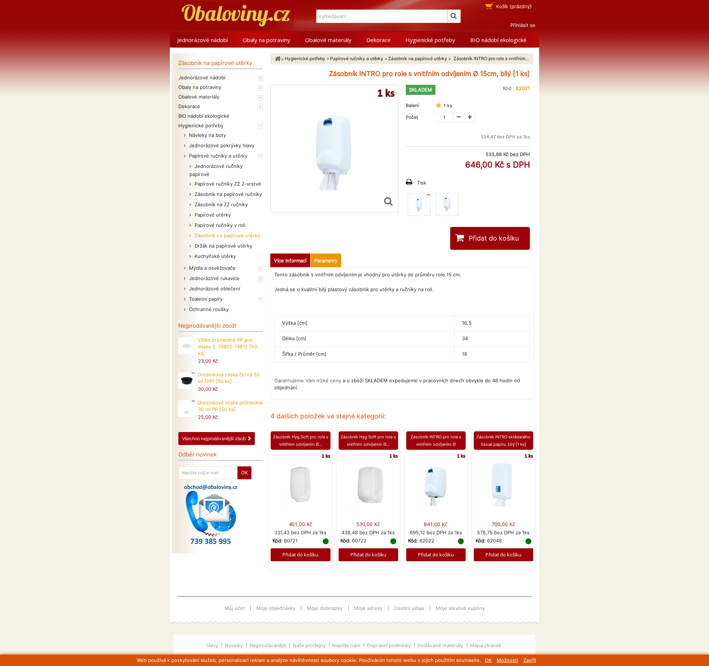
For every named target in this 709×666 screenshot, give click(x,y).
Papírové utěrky (212, 215)
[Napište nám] (210, 514)
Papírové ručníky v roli (219, 225)
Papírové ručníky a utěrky (217, 156)
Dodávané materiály (441, 645)
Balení (413, 105)
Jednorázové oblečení (214, 288)
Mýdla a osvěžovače (212, 268)
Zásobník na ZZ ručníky (220, 204)
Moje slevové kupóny (460, 608)
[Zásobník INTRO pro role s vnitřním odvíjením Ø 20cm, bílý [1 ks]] (436, 483)
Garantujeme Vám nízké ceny (307, 380)
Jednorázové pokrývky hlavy (221, 145)
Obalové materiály (328, 40)
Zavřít (529, 660)
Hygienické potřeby (430, 40)
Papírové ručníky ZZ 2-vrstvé (227, 184)
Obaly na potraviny (266, 40)
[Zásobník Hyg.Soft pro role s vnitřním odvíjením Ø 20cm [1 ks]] (368, 483)
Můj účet (235, 608)
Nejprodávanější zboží (207, 325)
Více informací (290, 260)
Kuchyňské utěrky (214, 256)
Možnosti (507, 660)
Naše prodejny (310, 645)
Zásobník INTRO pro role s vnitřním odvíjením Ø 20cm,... (436, 444)
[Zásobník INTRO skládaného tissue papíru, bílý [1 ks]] (503, 483)
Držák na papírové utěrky (222, 246)
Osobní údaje (409, 608)
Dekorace (378, 40)
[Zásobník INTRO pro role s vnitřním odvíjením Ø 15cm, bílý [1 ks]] (419, 204)
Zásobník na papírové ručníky (227, 194)
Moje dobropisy (325, 608)
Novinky (234, 645)
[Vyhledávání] (453, 16)
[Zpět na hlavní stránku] (278, 58)
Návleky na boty (207, 135)
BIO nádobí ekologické (498, 40)
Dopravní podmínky (389, 645)
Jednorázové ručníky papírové (216, 170)
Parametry (326, 260)
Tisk (421, 183)
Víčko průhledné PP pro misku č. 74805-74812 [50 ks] (227, 346)
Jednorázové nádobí (202, 40)
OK (488, 660)
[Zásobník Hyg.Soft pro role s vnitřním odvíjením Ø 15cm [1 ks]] (300, 483)
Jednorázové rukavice (214, 278)
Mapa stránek (485, 645)
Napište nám (347, 645)
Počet (412, 117)
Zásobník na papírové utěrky (226, 235)
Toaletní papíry (205, 299)
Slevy (212, 645)
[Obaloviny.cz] (234, 15)
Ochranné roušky (208, 309)
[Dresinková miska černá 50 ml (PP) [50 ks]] (186, 380)
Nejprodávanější (268, 645)
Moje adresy (368, 608)
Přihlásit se (522, 25)
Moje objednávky (275, 608)
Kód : (508, 88)
